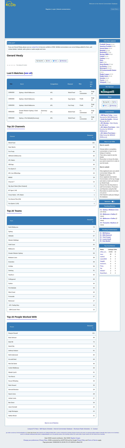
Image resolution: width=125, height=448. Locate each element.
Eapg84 (102, 261)
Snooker (102, 78)
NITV (108, 121)
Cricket (102, 56)
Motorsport (103, 68)
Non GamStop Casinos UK (69, 434)
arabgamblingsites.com (47, 434)
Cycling (102, 58)
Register (48, 9)
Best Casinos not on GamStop (111, 432)
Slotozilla (102, 432)
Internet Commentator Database (63, 429)
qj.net (21, 434)
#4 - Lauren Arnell (105, 239)
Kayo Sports (71, 99)
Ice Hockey (103, 66)
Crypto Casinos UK (86, 434)
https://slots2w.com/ (41, 432)
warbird (102, 256)
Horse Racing (104, 64)
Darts (101, 60)
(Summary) (44, 111)
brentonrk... (103, 263)
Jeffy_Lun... (103, 252)
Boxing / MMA (104, 54)
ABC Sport (105, 125)
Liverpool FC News (33, 429)
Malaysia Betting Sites (51, 432)
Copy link (40, 60)
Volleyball (103, 82)
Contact (95, 429)
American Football (105, 46)
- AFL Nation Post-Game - (108, 127)
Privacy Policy (43, 440)
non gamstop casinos (57, 434)
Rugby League (104, 74)
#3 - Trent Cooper (105, 237)
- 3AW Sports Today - (106, 115)
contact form (35, 47)
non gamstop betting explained (92, 432)
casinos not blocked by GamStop (64, 432)
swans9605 (103, 259)
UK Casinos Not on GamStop (98, 434)
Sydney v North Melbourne (27, 92)
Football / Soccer (105, 44)
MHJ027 (102, 270)
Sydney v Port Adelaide (25, 118)
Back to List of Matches (51, 423)
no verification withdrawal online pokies (32, 434)
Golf (101, 62)
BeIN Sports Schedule (46, 429)
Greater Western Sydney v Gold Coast (28, 111)
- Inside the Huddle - (106, 119)
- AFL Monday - (104, 123)
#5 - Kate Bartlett (105, 241)
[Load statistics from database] (113, 201)
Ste (101, 268)
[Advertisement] (62, 24)
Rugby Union (104, 76)
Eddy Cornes (103, 135)
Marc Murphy (114, 123)
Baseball (102, 50)
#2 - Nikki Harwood (106, 235)
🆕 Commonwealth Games (108, 70)
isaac (101, 254)
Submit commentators (63, 9)
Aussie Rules (115, 9)
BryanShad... (104, 273)
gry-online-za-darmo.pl (11, 432)
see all (28, 73)
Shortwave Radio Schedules (82, 429)
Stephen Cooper (75, 438)
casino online (78, 434)
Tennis (102, 80)
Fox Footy (71, 105)
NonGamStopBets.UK (22, 432)
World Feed (71, 92)
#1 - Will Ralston (105, 233)
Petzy (101, 266)
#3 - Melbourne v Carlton (108, 218)
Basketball (103, 52)
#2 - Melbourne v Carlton (108, 214)
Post (49, 60)
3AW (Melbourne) (112, 117)
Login (54, 9)
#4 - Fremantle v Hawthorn (108, 223)
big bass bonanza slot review (78, 432)
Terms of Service (93, 440)
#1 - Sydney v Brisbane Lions (109, 209)
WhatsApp (64, 60)
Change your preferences (31, 440)
